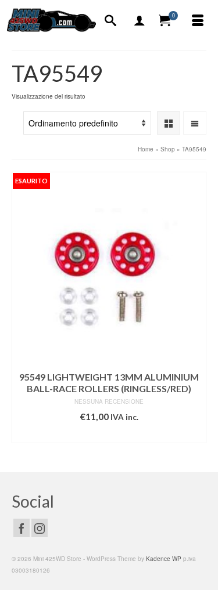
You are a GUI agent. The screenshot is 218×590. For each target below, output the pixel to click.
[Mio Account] (139, 21)
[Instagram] (39, 528)
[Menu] (197, 21)
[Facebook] (21, 528)
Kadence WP (163, 559)
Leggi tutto (109, 434)
